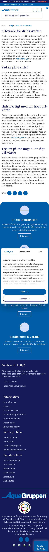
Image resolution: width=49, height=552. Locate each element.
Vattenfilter (8, 441)
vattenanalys (22, 58)
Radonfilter (8, 476)
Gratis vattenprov (12, 445)
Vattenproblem (10, 437)
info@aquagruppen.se (12, 4)
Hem (3, 26)
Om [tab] (40, 251)
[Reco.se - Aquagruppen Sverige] (24, 507)
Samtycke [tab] (8, 251)
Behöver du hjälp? (41, 547)
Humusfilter (9, 468)
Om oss (6, 406)
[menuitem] (45, 15)
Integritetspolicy (11, 426)
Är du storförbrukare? (14, 449)
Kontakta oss (9, 402)
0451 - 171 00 (27, 4)
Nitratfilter (8, 480)
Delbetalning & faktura (14, 414)
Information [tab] (24, 251)
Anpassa (23, 298)
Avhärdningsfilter (12, 460)
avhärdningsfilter (18, 137)
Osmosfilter (9, 472)
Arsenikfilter (9, 464)
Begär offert (9, 422)
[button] (3, 15)
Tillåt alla (24, 292)
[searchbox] (22, 15)
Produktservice (10, 410)
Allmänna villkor (11, 418)
